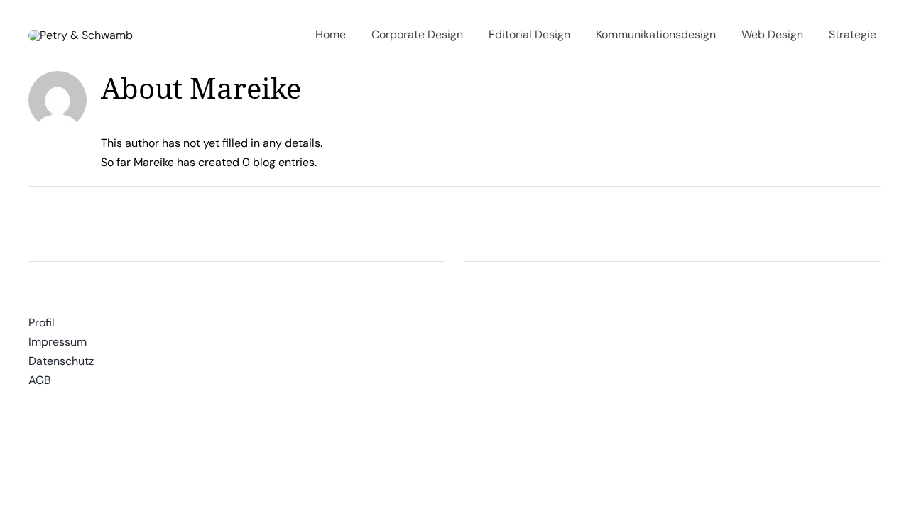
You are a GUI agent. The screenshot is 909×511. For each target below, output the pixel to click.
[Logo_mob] (80, 35)
